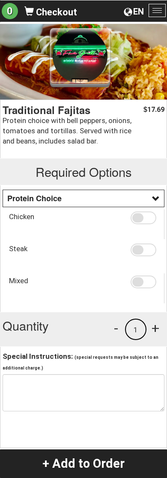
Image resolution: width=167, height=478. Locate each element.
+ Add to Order (83, 463)
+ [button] (155, 328)
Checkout (55, 12)
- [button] (116, 328)
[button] (144, 217)
